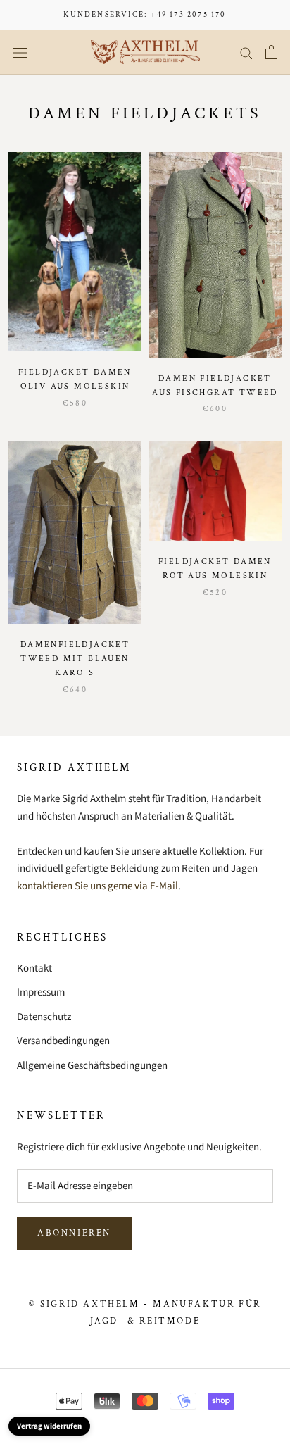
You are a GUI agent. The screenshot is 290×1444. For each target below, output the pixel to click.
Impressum (41, 992)
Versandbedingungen (63, 1041)
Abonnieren (74, 1233)
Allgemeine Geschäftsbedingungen (92, 1065)
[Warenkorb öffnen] (271, 52)
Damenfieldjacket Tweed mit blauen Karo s (75, 658)
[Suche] (246, 52)
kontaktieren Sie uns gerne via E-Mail (97, 886)
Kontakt (34, 968)
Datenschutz (44, 1017)
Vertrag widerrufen (49, 1426)
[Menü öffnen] (20, 52)
